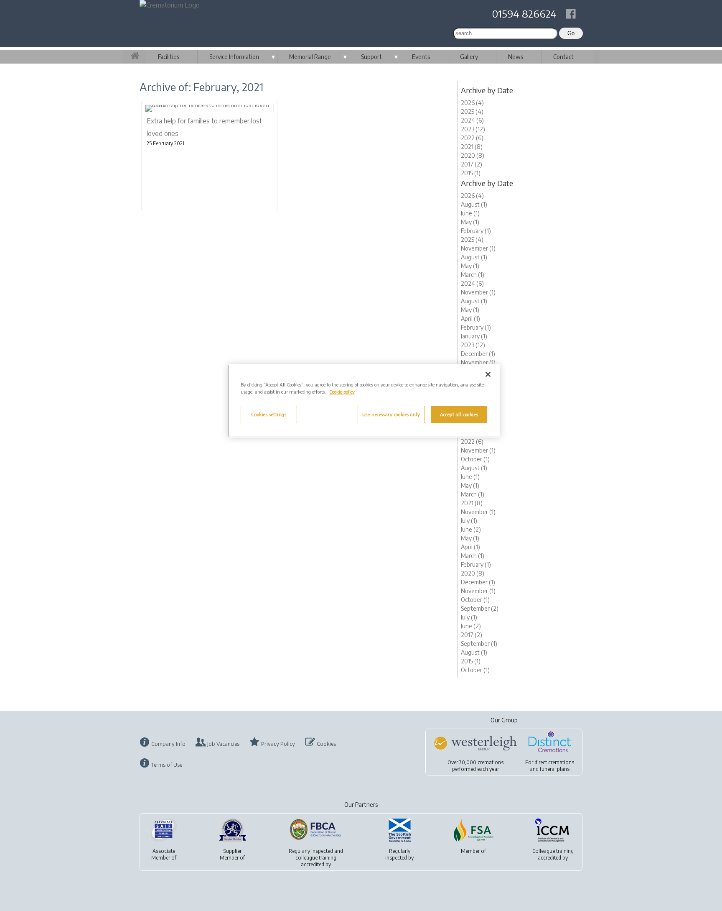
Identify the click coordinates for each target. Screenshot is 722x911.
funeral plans (554, 769)
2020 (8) (472, 155)
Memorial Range (310, 56)
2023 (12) (473, 129)
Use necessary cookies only (391, 414)
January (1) (474, 336)
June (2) (471, 529)
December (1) (478, 353)
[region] (364, 401)
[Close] (488, 374)
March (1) (472, 274)
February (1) (476, 230)
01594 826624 (524, 13)
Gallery (469, 56)
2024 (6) (472, 120)
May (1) (470, 221)
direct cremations (554, 762)
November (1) (478, 248)
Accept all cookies (459, 414)
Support (371, 56)
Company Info (168, 743)
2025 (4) (472, 111)
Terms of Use (166, 764)
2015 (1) (470, 173)
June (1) (470, 213)
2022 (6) (472, 137)
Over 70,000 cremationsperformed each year (475, 765)
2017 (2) (471, 164)
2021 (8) (472, 146)
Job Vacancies (223, 743)
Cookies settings (268, 414)
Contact (563, 56)
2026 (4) (472, 102)
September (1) (479, 643)
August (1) (474, 204)
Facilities (168, 56)
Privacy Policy (278, 743)
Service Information (234, 56)
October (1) (475, 459)
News (515, 56)
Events (421, 56)
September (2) (479, 608)
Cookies (326, 743)
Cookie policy (342, 392)
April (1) (470, 318)
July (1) (469, 520)
